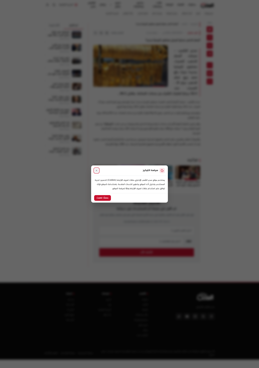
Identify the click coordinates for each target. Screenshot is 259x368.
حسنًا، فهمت (103, 198)
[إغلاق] (96, 170)
